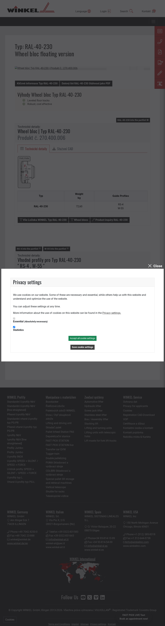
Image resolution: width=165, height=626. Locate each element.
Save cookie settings (82, 347)
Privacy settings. (111, 312)
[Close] (155, 266)
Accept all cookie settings (82, 338)
